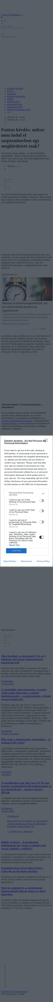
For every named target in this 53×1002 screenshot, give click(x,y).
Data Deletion (10, 561)
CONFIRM (16, 550)
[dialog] (26, 501)
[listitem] (26, 494)
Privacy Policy (43, 561)
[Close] (47, 441)
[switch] (41, 500)
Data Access (26, 561)
